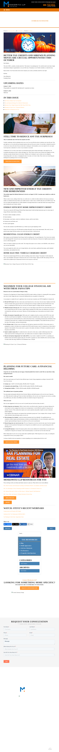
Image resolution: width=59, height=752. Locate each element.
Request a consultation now (29, 588)
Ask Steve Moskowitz (26, 548)
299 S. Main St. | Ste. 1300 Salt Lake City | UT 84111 (29, 734)
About (14, 670)
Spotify (8, 502)
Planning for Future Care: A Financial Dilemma (14, 107)
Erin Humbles (20, 30)
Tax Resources (25, 550)
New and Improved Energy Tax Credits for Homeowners (16, 103)
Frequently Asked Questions (28, 553)
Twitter (31, 707)
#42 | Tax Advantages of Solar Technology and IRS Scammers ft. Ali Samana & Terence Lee (23, 488)
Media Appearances (26, 545)
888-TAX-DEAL (49, 5)
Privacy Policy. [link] (43, 748)
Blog (22, 543)
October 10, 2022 (11, 30)
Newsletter (30, 30)
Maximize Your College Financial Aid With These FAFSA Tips (17, 105)
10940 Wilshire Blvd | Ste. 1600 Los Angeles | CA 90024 (30, 725)
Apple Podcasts (10, 497)
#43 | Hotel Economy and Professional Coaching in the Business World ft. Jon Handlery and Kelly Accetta (25, 485)
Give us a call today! (11, 442)
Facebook (24, 707)
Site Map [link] (37, 748)
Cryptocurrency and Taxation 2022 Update (12, 511)
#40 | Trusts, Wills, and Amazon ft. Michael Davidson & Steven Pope (18, 494)
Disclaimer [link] (31, 748)
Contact (32, 672)
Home (8, 670)
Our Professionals (24, 670)
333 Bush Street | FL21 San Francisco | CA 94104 (29, 716)
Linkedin (27, 707)
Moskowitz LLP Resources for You (12, 109)
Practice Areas (36, 670)
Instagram (34, 707)
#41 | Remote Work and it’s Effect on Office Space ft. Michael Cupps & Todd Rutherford (22, 491)
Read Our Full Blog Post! (13, 161)
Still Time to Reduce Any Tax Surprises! (13, 100)
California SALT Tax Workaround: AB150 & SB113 (14, 514)
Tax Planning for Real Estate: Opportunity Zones (14, 517)
